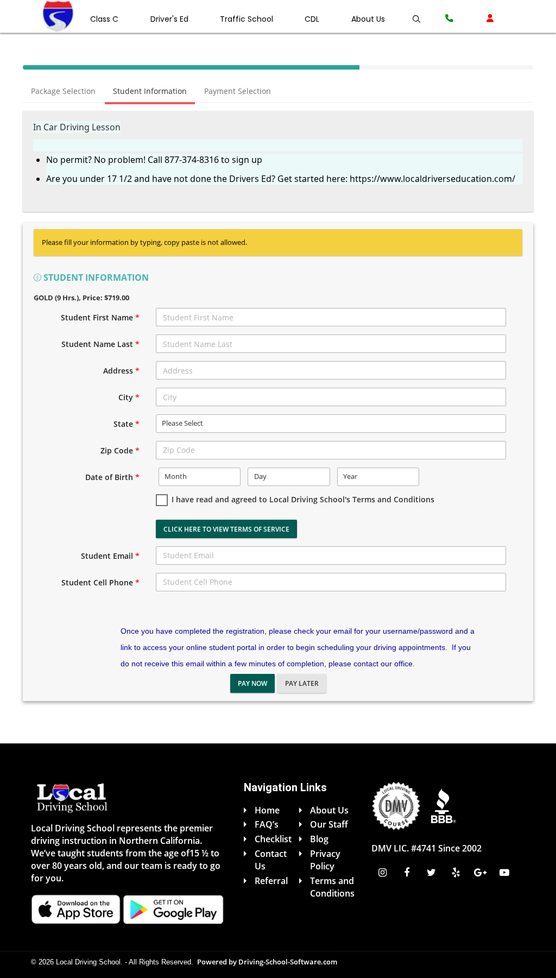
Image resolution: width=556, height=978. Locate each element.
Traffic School (246, 19)
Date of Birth (112, 477)
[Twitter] (432, 872)
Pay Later (302, 683)
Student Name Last (100, 344)
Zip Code (120, 450)
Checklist (273, 839)
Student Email (110, 556)
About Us (368, 19)
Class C (104, 19)
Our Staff (329, 824)
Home (267, 810)
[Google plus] (481, 872)
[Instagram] (383, 872)
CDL (312, 19)
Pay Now (252, 683)
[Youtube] (505, 872)
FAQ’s (267, 824)
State (126, 424)
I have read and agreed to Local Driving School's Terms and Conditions (303, 499)
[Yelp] (456, 872)
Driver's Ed (169, 19)
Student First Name (100, 317)
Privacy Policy (325, 860)
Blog (319, 839)
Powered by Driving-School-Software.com (267, 962)
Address (121, 370)
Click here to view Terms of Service (226, 529)
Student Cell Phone (100, 582)
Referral (271, 881)
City (129, 397)
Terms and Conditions (332, 887)
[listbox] (331, 423)
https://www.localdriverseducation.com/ (432, 179)
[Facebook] (408, 872)
